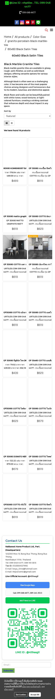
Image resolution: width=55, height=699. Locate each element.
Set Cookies (21, 694)
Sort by (8, 111)
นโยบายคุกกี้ (8, 689)
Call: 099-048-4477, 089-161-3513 (27, 593)
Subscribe (8, 670)
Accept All (35, 694)
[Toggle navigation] (51, 30)
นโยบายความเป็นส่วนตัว (31, 686)
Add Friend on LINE (27, 600)
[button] (45, 30)
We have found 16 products (17, 130)
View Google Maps (27, 585)
